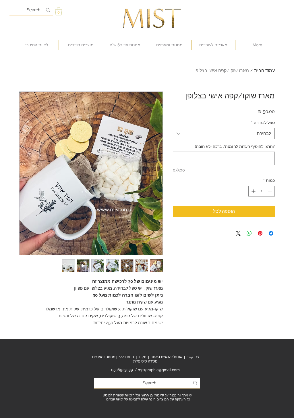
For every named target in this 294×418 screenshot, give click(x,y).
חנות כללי (126, 357)
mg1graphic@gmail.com (159, 370)
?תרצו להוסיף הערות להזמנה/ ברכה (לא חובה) (235, 146)
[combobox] (224, 133)
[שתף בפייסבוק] (271, 233)
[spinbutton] (261, 191)
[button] (58, 11)
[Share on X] (238, 233)
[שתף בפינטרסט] (260, 233)
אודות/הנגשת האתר (166, 357)
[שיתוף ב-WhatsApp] (249, 233)
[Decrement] (270, 191)
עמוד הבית (264, 70)
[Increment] (252, 191)
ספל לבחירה (263, 122)
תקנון (142, 357)
